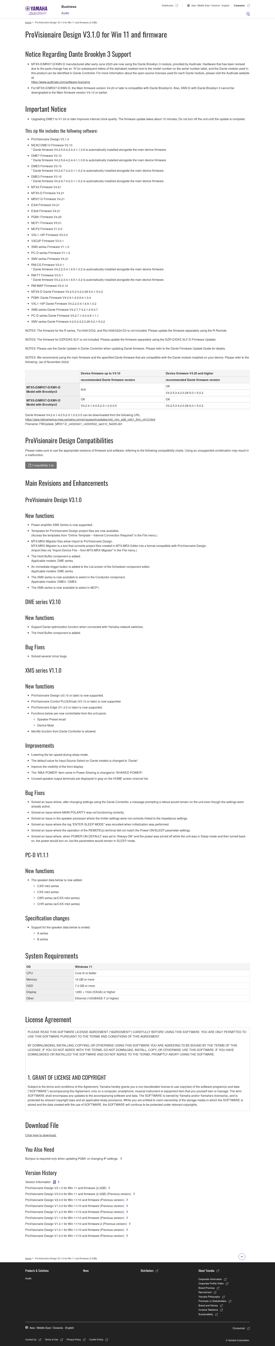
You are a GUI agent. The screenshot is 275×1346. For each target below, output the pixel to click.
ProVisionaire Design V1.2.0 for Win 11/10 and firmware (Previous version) (74, 1212)
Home (28, 22)
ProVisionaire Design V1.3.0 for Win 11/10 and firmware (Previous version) (74, 1206)
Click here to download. (40, 1135)
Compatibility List (43, 465)
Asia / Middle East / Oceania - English (210, 5)
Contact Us (30, 1339)
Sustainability (205, 1314)
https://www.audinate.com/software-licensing (60, 82)
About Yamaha (206, 1270)
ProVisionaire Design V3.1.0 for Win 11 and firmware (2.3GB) (65, 1188)
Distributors (167, 5)
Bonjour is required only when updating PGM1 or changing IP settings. (71, 1158)
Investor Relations (208, 1309)
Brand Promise (206, 1288)
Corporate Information (210, 1279)
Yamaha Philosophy (209, 1296)
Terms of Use (51, 1339)
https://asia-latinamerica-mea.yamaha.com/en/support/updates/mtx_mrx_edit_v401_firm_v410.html (90, 419)
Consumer (239, 5)
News (86, 1270)
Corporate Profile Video (211, 1283)
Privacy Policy (74, 1339)
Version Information (38, 1182)
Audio (65, 13)
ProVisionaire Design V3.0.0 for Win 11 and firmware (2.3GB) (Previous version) (78, 1194)
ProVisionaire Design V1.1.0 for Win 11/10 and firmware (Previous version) (74, 1218)
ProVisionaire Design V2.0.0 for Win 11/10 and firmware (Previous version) (74, 1200)
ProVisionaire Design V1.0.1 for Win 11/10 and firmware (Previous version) (74, 1230)
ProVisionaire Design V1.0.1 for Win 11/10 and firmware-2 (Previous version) (76, 1224)
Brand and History (208, 1305)
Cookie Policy (96, 1339)
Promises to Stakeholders (212, 1301)
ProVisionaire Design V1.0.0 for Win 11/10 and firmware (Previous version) (74, 1236)
